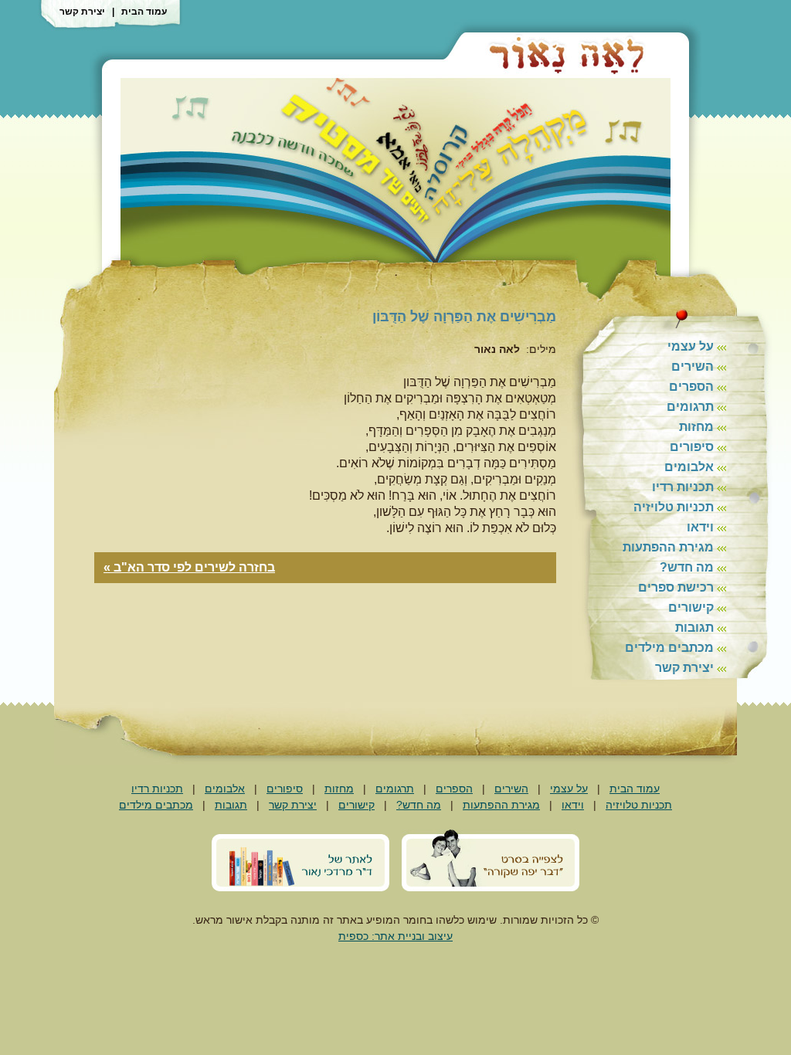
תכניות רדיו (683, 487)
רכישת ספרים (676, 587)
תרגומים (690, 406)
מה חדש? (687, 567)
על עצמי (690, 346)
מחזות (696, 426)
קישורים (691, 607)
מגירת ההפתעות (668, 547)
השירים (692, 366)
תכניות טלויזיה (673, 507)
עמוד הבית (144, 11)
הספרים (691, 386)
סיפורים (692, 446)
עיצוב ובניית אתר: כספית (395, 936)
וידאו (700, 527)
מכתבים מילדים (669, 647)
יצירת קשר (82, 11)
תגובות (694, 627)
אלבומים (689, 466)
